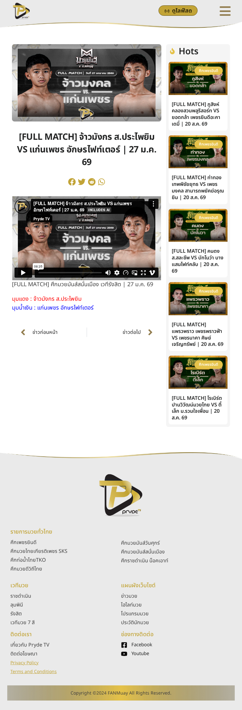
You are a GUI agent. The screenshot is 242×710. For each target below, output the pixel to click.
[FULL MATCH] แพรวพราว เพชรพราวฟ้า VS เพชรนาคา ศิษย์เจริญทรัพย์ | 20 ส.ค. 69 (197, 334)
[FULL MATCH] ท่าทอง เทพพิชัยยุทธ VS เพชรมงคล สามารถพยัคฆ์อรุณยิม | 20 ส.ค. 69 (198, 187)
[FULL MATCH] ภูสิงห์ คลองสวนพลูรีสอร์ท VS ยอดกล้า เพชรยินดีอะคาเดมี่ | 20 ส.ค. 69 (196, 114)
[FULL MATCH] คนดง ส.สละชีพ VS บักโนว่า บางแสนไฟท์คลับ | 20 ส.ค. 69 (197, 261)
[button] (72, 182)
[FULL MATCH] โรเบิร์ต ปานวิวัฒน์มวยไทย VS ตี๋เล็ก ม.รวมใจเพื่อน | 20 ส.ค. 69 (197, 408)
